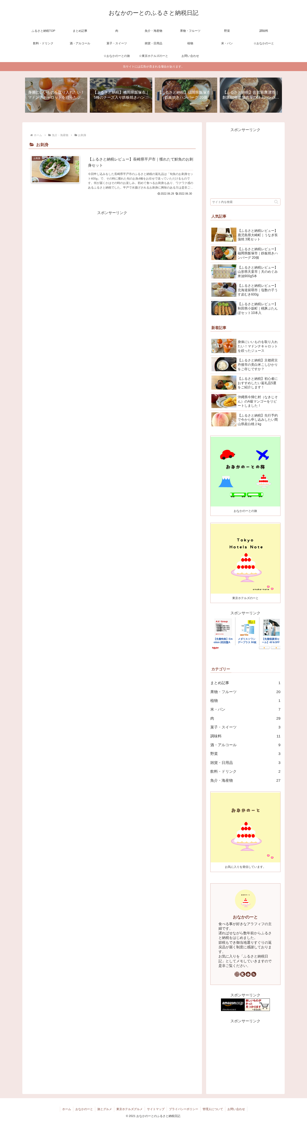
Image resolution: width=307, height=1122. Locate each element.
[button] (276, 201)
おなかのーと (245, 917)
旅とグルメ (104, 1109)
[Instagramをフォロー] (237, 974)
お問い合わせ (236, 1109)
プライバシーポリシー (183, 1109)
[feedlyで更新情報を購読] (248, 974)
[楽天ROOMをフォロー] (242, 974)
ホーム (66, 1109)
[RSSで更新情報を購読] (253, 974)
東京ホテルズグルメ (129, 1109)
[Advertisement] (112, 245)
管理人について (213, 1109)
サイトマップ (156, 1109)
